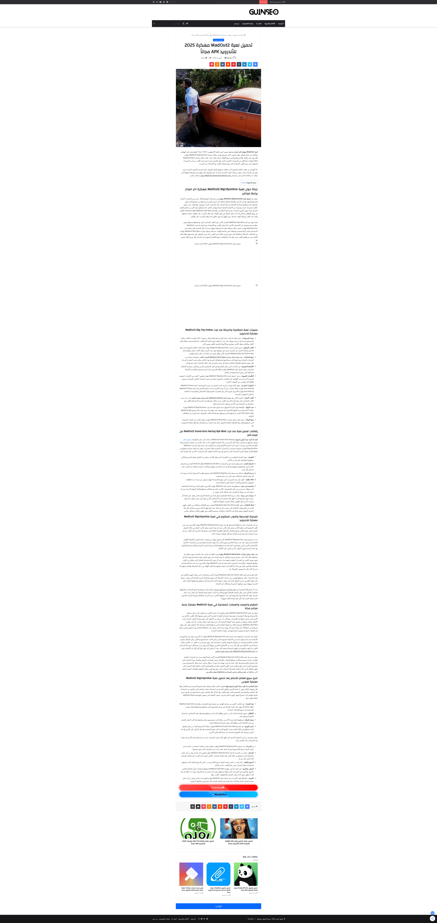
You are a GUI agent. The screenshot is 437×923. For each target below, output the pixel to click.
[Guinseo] (264, 12)
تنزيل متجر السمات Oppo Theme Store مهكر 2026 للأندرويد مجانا (192, 889)
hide (243, 183)
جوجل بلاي (187, 439)
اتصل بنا (258, 23)
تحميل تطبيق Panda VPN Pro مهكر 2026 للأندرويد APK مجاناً (246, 889)
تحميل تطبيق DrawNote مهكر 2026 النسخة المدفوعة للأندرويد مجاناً (219, 890)
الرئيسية (280, 23)
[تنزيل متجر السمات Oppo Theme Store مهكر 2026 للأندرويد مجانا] (191, 874)
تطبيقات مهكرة (232, 35)
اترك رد (219, 906)
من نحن (236, 23)
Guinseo (229, 58)
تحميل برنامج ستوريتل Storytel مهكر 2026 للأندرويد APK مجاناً (238, 2)
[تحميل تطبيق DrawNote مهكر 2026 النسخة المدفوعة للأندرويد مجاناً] (218, 874)
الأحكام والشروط (270, 23)
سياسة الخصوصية (247, 23)
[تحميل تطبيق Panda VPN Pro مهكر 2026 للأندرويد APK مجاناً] (246, 874)
